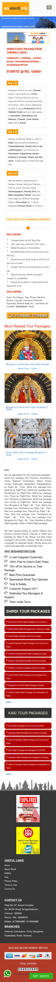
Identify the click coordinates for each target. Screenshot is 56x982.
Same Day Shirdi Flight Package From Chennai (27, 620)
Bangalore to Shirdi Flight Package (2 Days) (26, 683)
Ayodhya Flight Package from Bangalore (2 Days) (28, 755)
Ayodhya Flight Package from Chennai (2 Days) (27, 731)
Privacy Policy (10, 879)
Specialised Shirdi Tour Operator (28, 578)
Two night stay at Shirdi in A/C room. (28, 244)
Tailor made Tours (20, 600)
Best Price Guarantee (22, 573)
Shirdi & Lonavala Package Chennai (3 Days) (26, 666)
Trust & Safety (17, 582)
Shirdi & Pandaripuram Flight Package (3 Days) (27, 652)
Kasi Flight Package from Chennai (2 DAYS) (26, 724)
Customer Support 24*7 (23, 587)
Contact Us (9, 887)
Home (7, 863)
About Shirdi (10, 867)
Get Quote (41, 975)
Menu (49, 7)
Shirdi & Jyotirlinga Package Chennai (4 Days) (27, 659)
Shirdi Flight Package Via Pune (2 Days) (24, 634)
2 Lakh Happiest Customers (26, 555)
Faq (6, 875)
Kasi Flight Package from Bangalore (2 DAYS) (26, 748)
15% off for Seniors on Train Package (23, 566)
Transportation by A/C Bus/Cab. (26, 240)
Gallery (7, 871)
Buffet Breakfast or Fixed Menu (25, 247)
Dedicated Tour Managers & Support (23, 593)
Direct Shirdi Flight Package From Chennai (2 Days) (29, 627)
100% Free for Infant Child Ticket (29, 560)
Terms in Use (10, 883)
